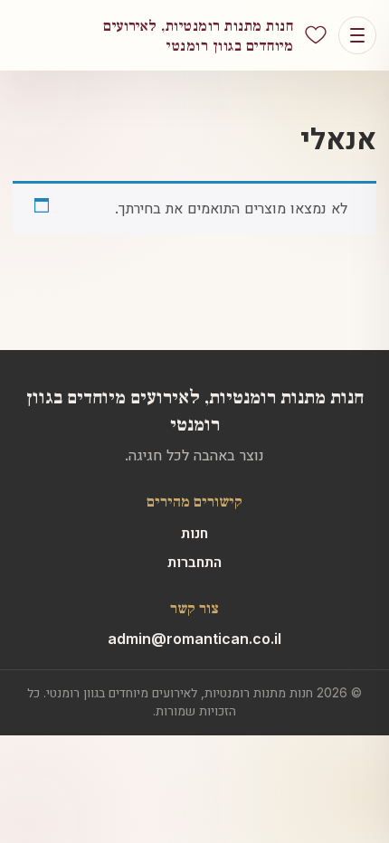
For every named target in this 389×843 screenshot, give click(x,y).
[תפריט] (357, 35)
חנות (194, 533)
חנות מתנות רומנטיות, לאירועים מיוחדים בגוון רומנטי (195, 409)
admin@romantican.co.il (194, 639)
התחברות (194, 562)
